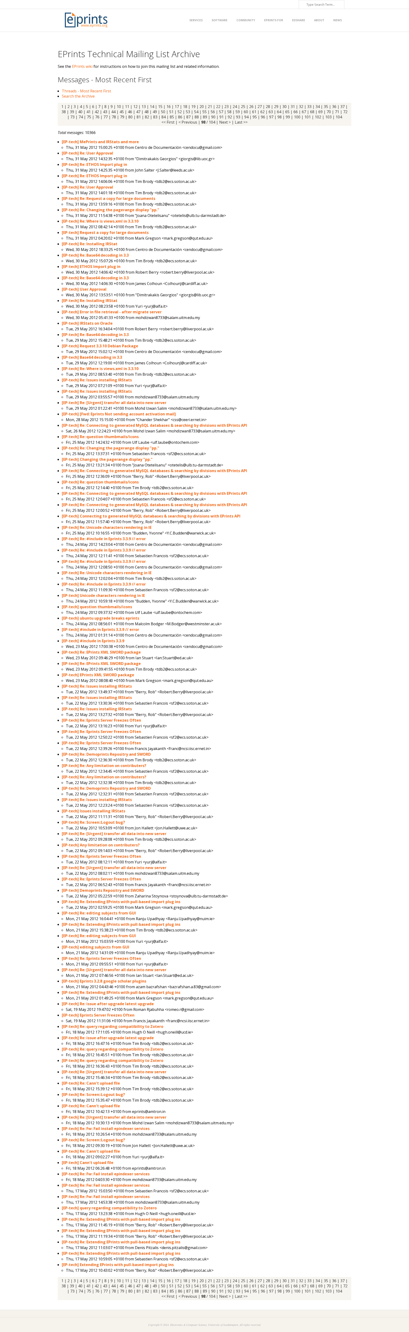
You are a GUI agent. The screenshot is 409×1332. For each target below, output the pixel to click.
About (319, 20)
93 (238, 117)
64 (279, 111)
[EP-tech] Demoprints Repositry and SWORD (103, 890)
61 (254, 111)
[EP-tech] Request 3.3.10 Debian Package (100, 346)
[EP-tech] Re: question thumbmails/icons (100, 436)
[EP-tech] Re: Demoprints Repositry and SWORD (106, 754)
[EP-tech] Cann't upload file (87, 1162)
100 (297, 117)
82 (147, 117)
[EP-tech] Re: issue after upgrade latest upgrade (108, 1003)
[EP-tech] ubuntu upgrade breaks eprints (100, 618)
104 (339, 117)
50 (163, 111)
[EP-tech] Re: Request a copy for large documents (108, 198)
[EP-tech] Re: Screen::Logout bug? (93, 822)
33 (309, 106)
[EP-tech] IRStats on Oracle (87, 323)
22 (218, 106)
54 (196, 111)
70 (329, 111)
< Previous (187, 122)
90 (213, 117)
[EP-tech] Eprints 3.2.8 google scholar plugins (104, 981)
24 (235, 106)
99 (288, 117)
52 (180, 111)
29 (276, 106)
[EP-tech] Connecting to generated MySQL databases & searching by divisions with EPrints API (151, 516)
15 (160, 106)
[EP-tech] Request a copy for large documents (105, 232)
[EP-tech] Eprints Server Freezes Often (98, 1015)
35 (326, 106)
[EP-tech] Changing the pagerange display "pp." (107, 459)
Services (196, 20)
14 (152, 106)
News (337, 20)
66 (295, 111)
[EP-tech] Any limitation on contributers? (101, 845)
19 (193, 106)
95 (255, 117)
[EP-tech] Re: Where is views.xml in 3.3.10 (100, 221)
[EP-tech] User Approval (84, 289)
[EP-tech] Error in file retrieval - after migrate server (112, 312)
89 (205, 117)
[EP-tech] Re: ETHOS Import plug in (94, 164)
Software (219, 20)
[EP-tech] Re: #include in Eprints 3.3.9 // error (104, 538)
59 (238, 111)
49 (155, 111)
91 (221, 117)
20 (202, 106)
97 (271, 117)
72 (345, 111)
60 (246, 111)
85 (172, 117)
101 (307, 117)
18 (185, 106)
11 (127, 106)
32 (301, 106)
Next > (225, 122)
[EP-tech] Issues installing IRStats (93, 811)
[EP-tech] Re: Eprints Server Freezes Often (101, 720)
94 (246, 117)
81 (139, 117)
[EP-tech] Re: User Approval (87, 153)
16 (168, 106)
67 (304, 111)
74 (81, 117)
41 (88, 111)
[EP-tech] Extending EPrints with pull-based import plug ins (118, 1264)
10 (119, 106)
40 (80, 111)
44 (113, 111)
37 (342, 106)
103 (328, 117)
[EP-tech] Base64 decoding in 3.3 (92, 357)
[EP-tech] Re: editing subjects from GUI (99, 913)
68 (312, 111)
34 (318, 106)
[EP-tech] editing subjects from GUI (95, 947)
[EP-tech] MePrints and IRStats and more (100, 141)
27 (260, 106)
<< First (167, 122)
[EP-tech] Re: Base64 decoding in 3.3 (95, 255)
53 (188, 111)
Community (245, 20)
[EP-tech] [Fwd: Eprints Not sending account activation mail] (119, 414)
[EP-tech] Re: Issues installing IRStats (97, 380)
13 (144, 106)
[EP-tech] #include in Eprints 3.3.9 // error (100, 629)
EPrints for (273, 20)
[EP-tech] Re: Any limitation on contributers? (104, 765)
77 (105, 117)
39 (72, 111)
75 (89, 117)
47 (138, 111)
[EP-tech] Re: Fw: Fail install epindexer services (106, 1128)
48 (146, 111)
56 (213, 111)
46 (130, 111)
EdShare (298, 20)
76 (97, 117)
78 (114, 117)
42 (97, 111)
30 (284, 106)
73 (72, 117)
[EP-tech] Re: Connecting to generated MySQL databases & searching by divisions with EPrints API (154, 425)
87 (188, 117)
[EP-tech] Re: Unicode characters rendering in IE (106, 527)
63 (271, 111)
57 (221, 111)
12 (135, 106)
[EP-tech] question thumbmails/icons (97, 606)
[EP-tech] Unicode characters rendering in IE (103, 595)
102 (318, 117)
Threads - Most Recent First (86, 91)
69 (320, 111)
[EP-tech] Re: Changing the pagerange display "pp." (110, 209)
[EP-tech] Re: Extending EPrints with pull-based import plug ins (121, 901)
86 (180, 117)
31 (293, 106)
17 (177, 106)
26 (251, 106)
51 (171, 111)
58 (229, 111)
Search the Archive (78, 96)
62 (262, 111)
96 (263, 117)
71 (337, 111)
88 (197, 117)
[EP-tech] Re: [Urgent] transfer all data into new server (114, 402)
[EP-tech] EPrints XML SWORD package (98, 674)
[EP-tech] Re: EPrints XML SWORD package (101, 652)
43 (105, 111)
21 (210, 106)
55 (204, 111)
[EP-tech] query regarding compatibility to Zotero (109, 1208)
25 (243, 106)
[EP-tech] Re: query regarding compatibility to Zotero (112, 1026)
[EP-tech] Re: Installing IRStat (89, 243)
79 (122, 117)
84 (163, 117)
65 (287, 111)
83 (155, 117)
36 (334, 106)
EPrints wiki (82, 66)
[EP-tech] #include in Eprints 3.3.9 (93, 640)
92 (230, 117)
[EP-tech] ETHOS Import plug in (91, 266)
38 (64, 111)
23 (226, 106)
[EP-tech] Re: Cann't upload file (91, 1083)
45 (122, 111)
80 (130, 117)
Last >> (241, 122)
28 (268, 106)
